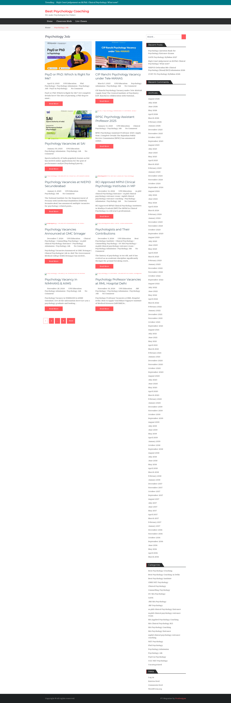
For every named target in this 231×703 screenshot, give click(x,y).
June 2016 (152, 545)
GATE (150, 598)
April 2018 (153, 468)
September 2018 (155, 449)
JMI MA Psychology (157, 602)
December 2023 (155, 222)
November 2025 (155, 133)
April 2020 (153, 391)
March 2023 (153, 257)
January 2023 (154, 264)
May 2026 (152, 110)
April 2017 (153, 514)
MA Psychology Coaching (159, 627)
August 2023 (154, 237)
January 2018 (154, 480)
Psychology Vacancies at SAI (65, 143)
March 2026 (153, 118)
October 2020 (154, 368)
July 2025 (152, 149)
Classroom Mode (64, 21)
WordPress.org (155, 689)
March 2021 (153, 349)
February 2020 (155, 399)
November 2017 (155, 488)
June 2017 (152, 507)
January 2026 (154, 126)
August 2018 (153, 453)
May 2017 (152, 511)
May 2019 (152, 434)
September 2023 (155, 233)
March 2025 (153, 164)
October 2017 (154, 491)
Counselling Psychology (68, 241)
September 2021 (155, 326)
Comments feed (155, 685)
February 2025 (155, 168)
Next (71, 321)
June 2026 (153, 106)
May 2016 (152, 549)
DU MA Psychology (127, 243)
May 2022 (152, 295)
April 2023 (153, 253)
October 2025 (154, 137)
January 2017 (154, 526)
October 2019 (154, 414)
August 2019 (153, 422)
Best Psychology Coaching (67, 11)
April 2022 (153, 299)
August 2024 (154, 191)
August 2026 (154, 99)
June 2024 (153, 199)
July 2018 (152, 457)
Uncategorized (155, 665)
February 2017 (154, 522)
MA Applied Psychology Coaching (163, 620)
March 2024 (153, 210)
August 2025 (154, 145)
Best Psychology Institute (159, 578)
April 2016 (153, 553)
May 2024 (152, 203)
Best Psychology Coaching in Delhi (164, 575)
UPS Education (69, 83)
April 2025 (153, 160)
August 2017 (153, 499)
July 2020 (152, 380)
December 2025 (155, 130)
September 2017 (155, 495)
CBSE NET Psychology (158, 582)
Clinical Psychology (124, 241)
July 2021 (152, 334)
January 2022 (154, 310)
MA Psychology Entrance (159, 631)
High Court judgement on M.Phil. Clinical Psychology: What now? (87, 2)
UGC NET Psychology (158, 661)
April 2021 (153, 345)
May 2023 (152, 249)
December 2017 (155, 484)
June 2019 (152, 430)
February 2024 (155, 214)
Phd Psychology (155, 645)
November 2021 (155, 318)
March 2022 (153, 303)
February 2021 (154, 353)
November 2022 (155, 272)
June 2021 (152, 337)
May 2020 (152, 387)
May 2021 (152, 341)
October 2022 (154, 276)
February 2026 (155, 122)
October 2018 (154, 445)
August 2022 (154, 284)
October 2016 (154, 538)
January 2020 (154, 403)
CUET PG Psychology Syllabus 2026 (164, 74)
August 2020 (154, 376)
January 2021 (154, 357)
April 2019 (153, 437)
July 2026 (152, 103)
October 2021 (154, 322)
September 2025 (155, 141)
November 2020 (155, 364)
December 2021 (155, 314)
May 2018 (152, 464)
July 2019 (152, 426)
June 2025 (153, 153)
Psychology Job (114, 86)
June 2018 (152, 461)
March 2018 (153, 472)
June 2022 (153, 291)
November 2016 (155, 534)
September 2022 (155, 280)
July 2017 (152, 503)
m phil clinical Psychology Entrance (164, 609)
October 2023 (154, 230)
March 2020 (153, 395)
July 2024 (152, 195)
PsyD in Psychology (58, 88)
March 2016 (153, 557)
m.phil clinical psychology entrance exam (114, 246)
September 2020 (155, 372)
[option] (93, 2)
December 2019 (155, 407)
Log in (151, 677)
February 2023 (155, 260)
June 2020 (153, 384)
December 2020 (155, 360)
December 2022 (155, 268)
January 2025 (154, 172)
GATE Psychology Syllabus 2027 (162, 57)
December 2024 (155, 176)
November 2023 (155, 226)
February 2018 (154, 476)
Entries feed (154, 681)
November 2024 (155, 180)
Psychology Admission (67, 86)
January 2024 (154, 218)
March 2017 (153, 518)
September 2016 (155, 541)
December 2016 (155, 530)
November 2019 (155, 411)
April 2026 (153, 114)
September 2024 (155, 187)
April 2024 (153, 207)
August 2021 (153, 330)
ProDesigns (180, 698)
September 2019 (155, 418)
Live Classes (81, 21)
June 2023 (153, 245)
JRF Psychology (155, 605)
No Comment (77, 88)
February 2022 (155, 307)
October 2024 (154, 183)
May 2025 (152, 157)
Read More (53, 104)
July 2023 (152, 241)
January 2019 (154, 441)
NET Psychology (155, 641)
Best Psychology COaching (160, 571)
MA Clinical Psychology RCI (160, 623)
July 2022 (152, 287)
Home (50, 21)
